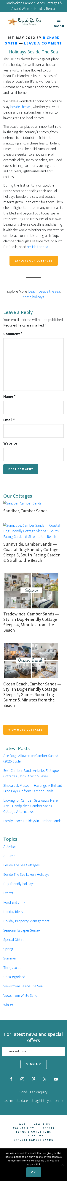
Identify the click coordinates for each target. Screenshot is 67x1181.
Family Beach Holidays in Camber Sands (32, 821)
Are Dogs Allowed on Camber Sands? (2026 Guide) (30, 759)
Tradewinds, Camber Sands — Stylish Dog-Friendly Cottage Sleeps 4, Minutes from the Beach (31, 622)
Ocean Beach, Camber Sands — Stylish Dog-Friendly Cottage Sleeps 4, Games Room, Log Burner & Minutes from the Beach (32, 694)
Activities (9, 846)
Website (10, 443)
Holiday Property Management (26, 921)
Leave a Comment (43, 43)
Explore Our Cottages (34, 261)
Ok (33, 1172)
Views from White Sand (20, 995)
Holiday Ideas (13, 912)
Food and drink (14, 902)
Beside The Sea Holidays (24, 22)
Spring (8, 949)
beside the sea (20, 107)
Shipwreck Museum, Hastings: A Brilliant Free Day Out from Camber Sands (32, 788)
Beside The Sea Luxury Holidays (26, 874)
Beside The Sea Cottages (21, 865)
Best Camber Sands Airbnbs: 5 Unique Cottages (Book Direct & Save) (31, 773)
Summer (9, 958)
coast (27, 297)
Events (8, 893)
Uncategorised (14, 977)
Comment (12, 334)
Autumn (9, 856)
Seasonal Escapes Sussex (21, 930)
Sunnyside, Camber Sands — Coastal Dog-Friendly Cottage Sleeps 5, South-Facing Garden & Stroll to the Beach (31, 552)
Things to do (12, 967)
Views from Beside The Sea (23, 986)
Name (9, 396)
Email (9, 420)
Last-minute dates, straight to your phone (33, 1101)
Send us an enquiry (33, 1092)
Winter (8, 1005)
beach (32, 291)
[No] (62, 1165)
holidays (38, 297)
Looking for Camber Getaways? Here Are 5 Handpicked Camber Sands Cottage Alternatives (30, 806)
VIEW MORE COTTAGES (25, 730)
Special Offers (13, 940)
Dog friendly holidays (18, 884)
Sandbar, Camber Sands (25, 511)
